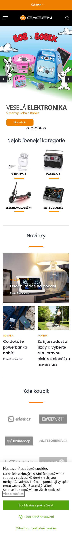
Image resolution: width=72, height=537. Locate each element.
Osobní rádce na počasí (33, 286)
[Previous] (3, 79)
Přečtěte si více (19, 293)
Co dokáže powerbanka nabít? (15, 347)
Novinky (15, 280)
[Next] (68, 79)
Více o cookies (13, 494)
